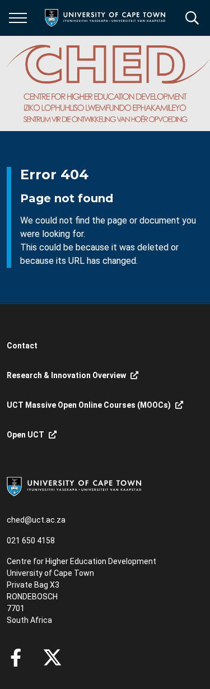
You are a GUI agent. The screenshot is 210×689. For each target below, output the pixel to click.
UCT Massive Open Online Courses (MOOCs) (89, 405)
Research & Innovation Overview (66, 375)
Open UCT (25, 434)
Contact (22, 345)
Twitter (52, 657)
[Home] (74, 485)
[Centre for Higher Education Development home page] (108, 83)
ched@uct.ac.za (36, 519)
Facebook (15, 657)
